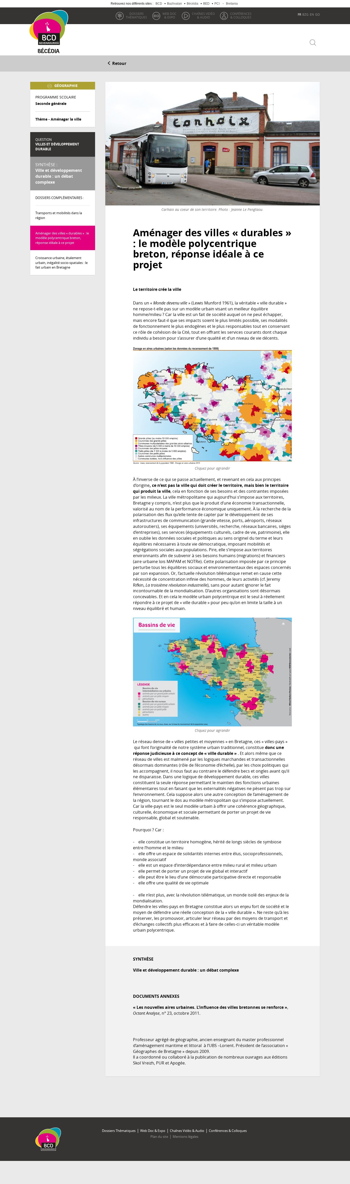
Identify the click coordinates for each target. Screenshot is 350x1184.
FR (299, 14)
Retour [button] (118, 63)
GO (317, 14)
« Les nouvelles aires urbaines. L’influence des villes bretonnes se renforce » (210, 1007)
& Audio (203, 15)
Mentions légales (185, 1136)
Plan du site (159, 1136)
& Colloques (241, 15)
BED (206, 3)
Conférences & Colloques (228, 1130)
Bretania (232, 3)
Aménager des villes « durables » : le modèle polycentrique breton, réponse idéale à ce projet (62, 238)
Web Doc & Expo (152, 1130)
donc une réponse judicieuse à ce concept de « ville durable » (208, 750)
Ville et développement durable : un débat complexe (58, 173)
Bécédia (192, 3)
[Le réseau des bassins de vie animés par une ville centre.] (212, 672)
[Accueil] (50, 27)
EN (312, 14)
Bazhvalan (174, 3)
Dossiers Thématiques (119, 1130)
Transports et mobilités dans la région (58, 215)
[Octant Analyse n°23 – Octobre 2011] (212, 405)
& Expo (169, 15)
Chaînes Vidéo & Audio (187, 1130)
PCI (217, 3)
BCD (159, 3)
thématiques (136, 15)
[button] (212, 289)
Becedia (49, 51)
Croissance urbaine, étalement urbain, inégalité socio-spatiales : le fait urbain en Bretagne (61, 262)
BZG (305, 14)
